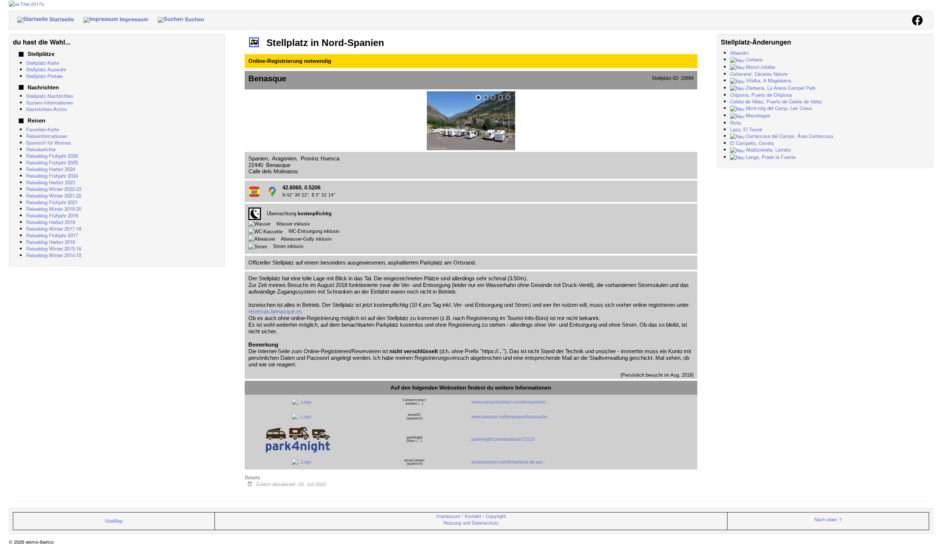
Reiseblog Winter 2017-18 (53, 228)
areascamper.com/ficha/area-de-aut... (508, 462)
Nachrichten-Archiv (46, 109)
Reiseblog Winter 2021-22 (53, 195)
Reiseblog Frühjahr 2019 (52, 215)
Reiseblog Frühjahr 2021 (52, 202)
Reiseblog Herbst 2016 (50, 241)
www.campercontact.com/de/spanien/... (510, 402)
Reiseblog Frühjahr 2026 (52, 155)
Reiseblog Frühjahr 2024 (52, 175)
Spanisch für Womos (48, 142)
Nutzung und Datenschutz (471, 522)
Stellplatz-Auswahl (46, 69)
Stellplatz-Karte (42, 62)
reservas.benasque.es (275, 312)
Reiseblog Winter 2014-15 (53, 255)
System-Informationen (49, 102)
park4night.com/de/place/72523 (503, 439)
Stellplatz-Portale (44, 75)
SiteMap (114, 520)
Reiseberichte (41, 149)
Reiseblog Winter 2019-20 (53, 208)
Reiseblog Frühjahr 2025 (52, 162)
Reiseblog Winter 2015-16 (53, 248)
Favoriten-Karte (42, 129)
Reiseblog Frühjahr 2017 (52, 235)
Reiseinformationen (46, 135)
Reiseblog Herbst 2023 (50, 182)
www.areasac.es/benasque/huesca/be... (511, 416)
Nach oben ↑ (828, 519)
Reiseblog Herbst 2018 (50, 222)
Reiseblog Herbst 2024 (50, 169)
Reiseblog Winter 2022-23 (53, 188)
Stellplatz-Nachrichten (49, 95)
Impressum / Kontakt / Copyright (471, 515)
